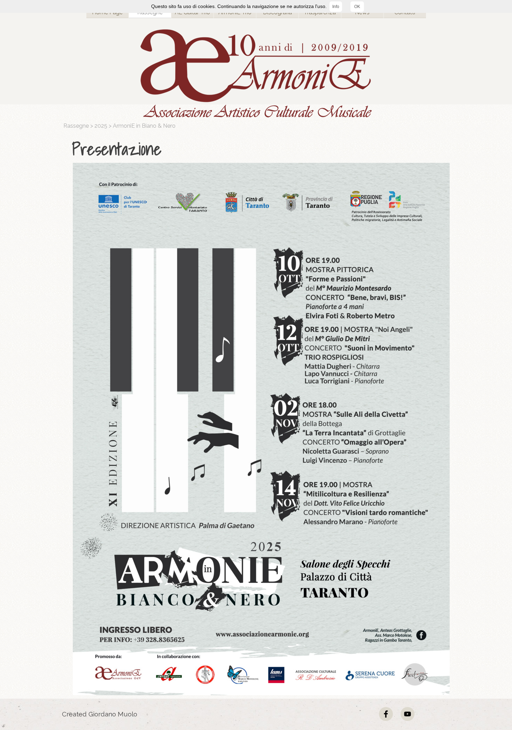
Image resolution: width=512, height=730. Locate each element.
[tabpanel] (258, 149)
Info (335, 6)
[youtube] (407, 714)
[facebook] (386, 714)
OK (357, 6)
